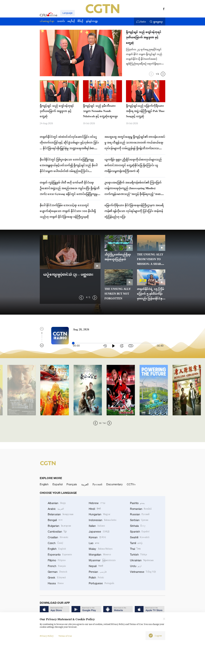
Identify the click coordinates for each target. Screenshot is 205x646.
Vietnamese (143, 572)
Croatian (58, 537)
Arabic (56, 509)
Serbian (139, 520)
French (57, 566)
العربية (84, 484)
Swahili (140, 537)
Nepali (96, 566)
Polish (96, 577)
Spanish (140, 531)
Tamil (136, 543)
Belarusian (60, 514)
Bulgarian (59, 526)
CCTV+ (131, 484)
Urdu (136, 566)
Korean (97, 537)
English (44, 484)
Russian (140, 514)
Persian (97, 572)
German (57, 572)
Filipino (57, 560)
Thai (135, 549)
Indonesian (102, 520)
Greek (57, 577)
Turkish (138, 554)
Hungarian (99, 514)
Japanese (99, 531)
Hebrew (97, 503)
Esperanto (60, 554)
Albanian (57, 503)
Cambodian (57, 531)
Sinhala (138, 526)
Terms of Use (65, 636)
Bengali (55, 520)
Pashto (137, 503)
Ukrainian (142, 560)
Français (71, 484)
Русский (97, 484)
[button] (151, 74)
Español (57, 484)
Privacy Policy (47, 636)
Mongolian (100, 554)
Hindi (95, 509)
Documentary (114, 484)
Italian (97, 526)
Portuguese (101, 583)
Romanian (141, 509)
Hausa (56, 583)
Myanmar (102, 560)
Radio (143, 21)
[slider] (73, 343)
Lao (94, 543)
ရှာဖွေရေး (158, 21)
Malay (100, 549)
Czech (55, 543)
